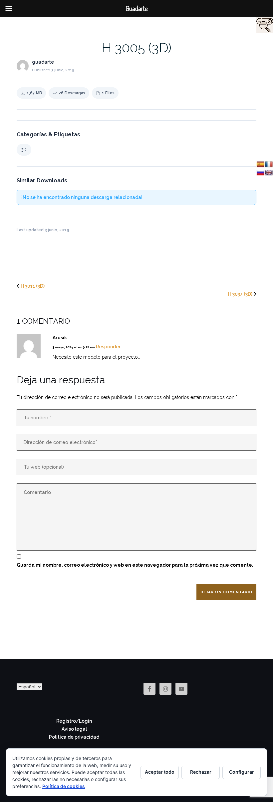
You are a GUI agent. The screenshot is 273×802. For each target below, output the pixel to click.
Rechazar (200, 772)
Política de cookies (63, 786)
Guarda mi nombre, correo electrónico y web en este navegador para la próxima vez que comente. (135, 565)
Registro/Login (74, 721)
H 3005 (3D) (136, 47)
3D (24, 149)
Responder (108, 346)
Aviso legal (74, 729)
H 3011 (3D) (33, 286)
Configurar (241, 772)
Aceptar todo (159, 772)
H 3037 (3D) (240, 294)
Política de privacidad (74, 737)
